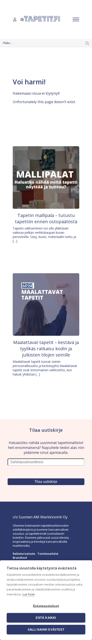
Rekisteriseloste (24, 554)
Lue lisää (29, 594)
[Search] (87, 43)
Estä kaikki (46, 617)
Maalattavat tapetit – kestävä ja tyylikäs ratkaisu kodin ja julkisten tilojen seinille (46, 348)
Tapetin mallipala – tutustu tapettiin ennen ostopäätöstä (46, 218)
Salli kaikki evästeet (46, 629)
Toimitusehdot (47, 554)
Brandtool (20, 558)
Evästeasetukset (46, 606)
